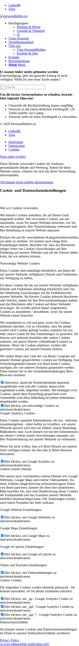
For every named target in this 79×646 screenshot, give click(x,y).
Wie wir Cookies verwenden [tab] (19, 208)
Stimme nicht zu (16, 182)
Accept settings (10, 644)
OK (2, 182)
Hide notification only (34, 644)
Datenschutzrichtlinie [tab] (14, 622)
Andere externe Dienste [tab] (15, 469)
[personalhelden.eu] (13, 16)
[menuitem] (43, 29)
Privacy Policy (9, 640)
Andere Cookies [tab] (11, 580)
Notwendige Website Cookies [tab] (20, 263)
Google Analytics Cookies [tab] (17, 413)
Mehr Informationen (40, 182)
